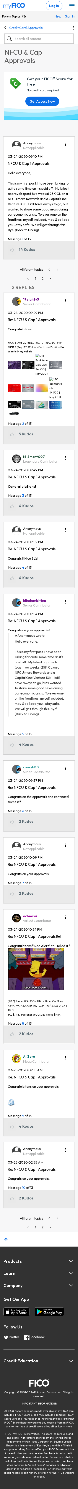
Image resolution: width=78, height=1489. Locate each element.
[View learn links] (71, 1273)
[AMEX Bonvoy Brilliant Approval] (50, 269)
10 (24, 1187)
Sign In (68, 16)
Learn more (65, 1426)
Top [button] (6, 1239)
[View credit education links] (71, 1360)
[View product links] (71, 1261)
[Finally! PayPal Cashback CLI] (57, 269)
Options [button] (73, 28)
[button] (65, 143)
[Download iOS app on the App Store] (16, 1312)
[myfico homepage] (14, 5)
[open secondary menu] (72, 5)
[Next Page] (50, 278)
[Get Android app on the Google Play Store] (49, 1312)
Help (57, 16)
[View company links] (71, 1285)
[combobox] (39, 39)
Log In (54, 5)
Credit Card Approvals (26, 27)
